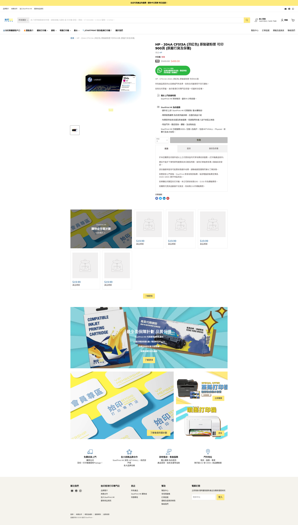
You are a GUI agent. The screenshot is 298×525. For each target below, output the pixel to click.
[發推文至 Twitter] (160, 198)
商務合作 (14, 9)
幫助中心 (255, 30)
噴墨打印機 (64, 30)
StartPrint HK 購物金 (139, 494)
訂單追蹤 (265, 30)
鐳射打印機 (42, 30)
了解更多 (149, 296)
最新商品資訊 (38, 9)
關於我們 (119, 30)
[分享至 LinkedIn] (164, 198)
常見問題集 (165, 494)
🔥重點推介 (28, 30)
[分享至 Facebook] (156, 198)
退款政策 (106, 514)
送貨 (166, 148)
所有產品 (134, 490)
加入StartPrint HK (26, 9)
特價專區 (134, 497)
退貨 (189, 148)
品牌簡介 (6, 9)
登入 (220, 497)
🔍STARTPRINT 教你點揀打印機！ (97, 30)
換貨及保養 (213, 148)
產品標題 (140, 244)
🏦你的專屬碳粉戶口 (11, 30)
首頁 (72, 38)
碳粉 (53, 30)
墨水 (76, 30)
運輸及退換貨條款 (168, 500)
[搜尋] (247, 20)
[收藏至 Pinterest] (167, 198)
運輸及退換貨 (278, 30)
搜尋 (71, 514)
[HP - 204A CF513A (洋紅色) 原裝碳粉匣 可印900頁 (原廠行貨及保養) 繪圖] (74, 130)
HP (160, 52)
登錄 (286, 20)
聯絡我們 (291, 30)
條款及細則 (88, 514)
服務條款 (98, 514)
